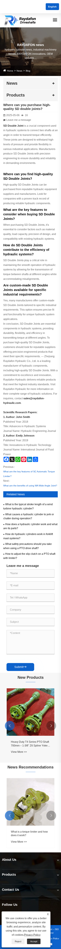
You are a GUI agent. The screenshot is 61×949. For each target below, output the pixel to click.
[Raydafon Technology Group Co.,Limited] (20, 20)
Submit (20, 667)
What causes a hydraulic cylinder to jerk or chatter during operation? (28, 516)
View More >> (37, 751)
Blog (28, 70)
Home (10, 70)
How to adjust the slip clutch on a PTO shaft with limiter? (29, 555)
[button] (10, 726)
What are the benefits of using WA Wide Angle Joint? (30, 485)
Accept (33, 941)
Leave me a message (18, 120)
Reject (18, 941)
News (19, 70)
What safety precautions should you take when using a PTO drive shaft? (27, 546)
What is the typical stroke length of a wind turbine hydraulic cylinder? (28, 506)
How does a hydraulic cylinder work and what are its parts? (30, 526)
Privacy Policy (52, 938)
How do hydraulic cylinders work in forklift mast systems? (28, 536)
